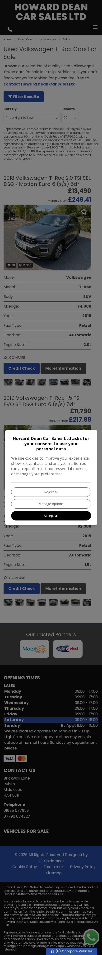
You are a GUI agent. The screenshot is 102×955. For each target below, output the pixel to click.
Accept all (51, 515)
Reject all (51, 492)
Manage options (51, 504)
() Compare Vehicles (74, 951)
